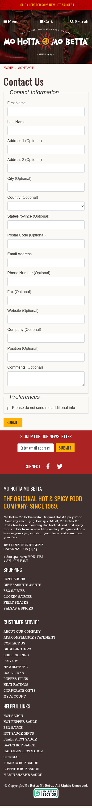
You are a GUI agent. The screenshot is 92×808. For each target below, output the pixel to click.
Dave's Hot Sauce (19, 745)
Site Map (12, 757)
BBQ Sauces (14, 591)
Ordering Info (17, 649)
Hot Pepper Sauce (20, 722)
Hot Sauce (13, 716)
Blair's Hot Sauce (20, 739)
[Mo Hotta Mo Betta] (46, 41)
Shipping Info (16, 655)
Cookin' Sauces (18, 597)
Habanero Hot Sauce (23, 751)
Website (22, 311)
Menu (13, 21)
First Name (16, 103)
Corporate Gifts (20, 691)
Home (8, 68)
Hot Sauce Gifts (19, 734)
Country (22, 197)
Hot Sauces (14, 579)
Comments (25, 367)
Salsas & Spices (18, 608)
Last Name (16, 122)
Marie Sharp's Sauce (23, 775)
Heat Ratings (16, 685)
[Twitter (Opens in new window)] (61, 465)
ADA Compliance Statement (29, 637)
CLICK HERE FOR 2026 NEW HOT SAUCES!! (47, 4)
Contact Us (14, 643)
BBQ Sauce (13, 728)
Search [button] (81, 21)
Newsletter (16, 667)
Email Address (19, 254)
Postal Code (26, 235)
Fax (19, 292)
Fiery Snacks (16, 603)
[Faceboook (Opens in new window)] (50, 465)
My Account (15, 696)
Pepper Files (16, 679)
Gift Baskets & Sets (22, 585)
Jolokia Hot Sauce (21, 763)
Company (24, 330)
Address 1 (24, 141)
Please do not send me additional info (43, 408)
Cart (48, 21)
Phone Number (28, 273)
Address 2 (24, 160)
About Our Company (22, 632)
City (19, 179)
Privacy (11, 661)
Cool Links (14, 673)
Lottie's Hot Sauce (21, 769)
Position (22, 348)
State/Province (28, 216)
